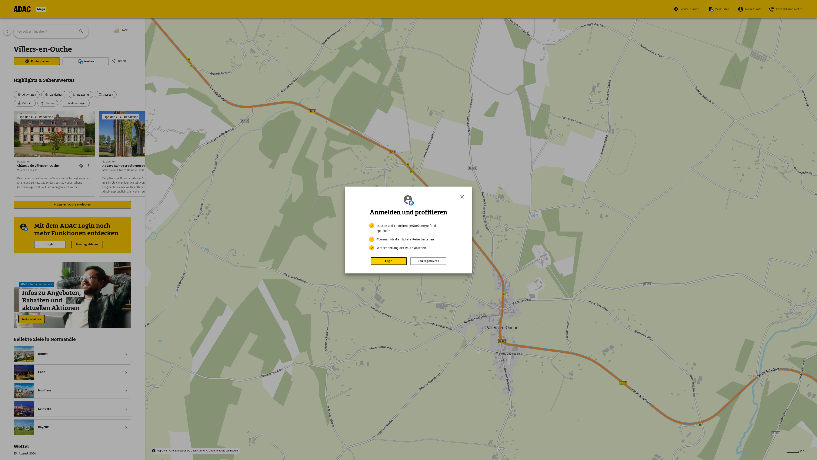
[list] (408, 236)
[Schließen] (462, 197)
